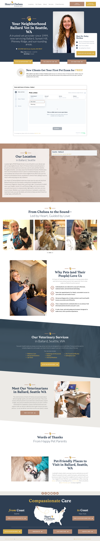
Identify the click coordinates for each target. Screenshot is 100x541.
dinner (54, 481)
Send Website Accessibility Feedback (83, 539)
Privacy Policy (50, 539)
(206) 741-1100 (37, 133)
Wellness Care (31, 353)
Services (51, 4)
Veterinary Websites (9, 539)
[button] (50, 62)
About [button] (45, 4)
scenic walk (75, 481)
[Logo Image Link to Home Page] (14, 3)
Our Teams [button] (38, 4)
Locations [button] (31, 4)
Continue (56, 128)
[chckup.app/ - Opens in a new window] (83, 133)
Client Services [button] (59, 4)
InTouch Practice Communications (23, 539)
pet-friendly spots (66, 482)
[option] (37, 101)
